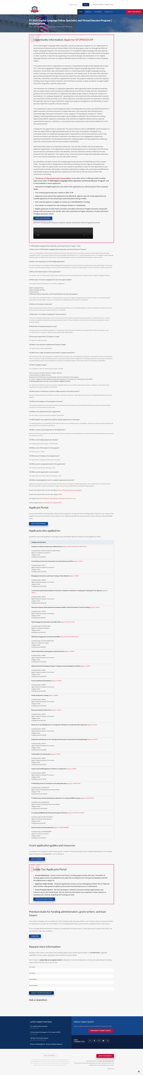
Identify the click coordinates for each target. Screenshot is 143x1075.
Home (80, 12)
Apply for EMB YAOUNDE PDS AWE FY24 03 (75, 546)
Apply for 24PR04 (56, 681)
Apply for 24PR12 (55, 754)
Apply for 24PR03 (71, 769)
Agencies (88, 12)
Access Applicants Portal (44, 899)
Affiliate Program (98, 4)
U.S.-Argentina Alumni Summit (38, 1026)
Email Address (33, 979)
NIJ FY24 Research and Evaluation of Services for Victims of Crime (57, 498)
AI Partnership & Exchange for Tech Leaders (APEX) (45, 1032)
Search (86, 4)
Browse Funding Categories (54, 1044)
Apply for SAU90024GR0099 (61, 827)
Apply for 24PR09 (74, 576)
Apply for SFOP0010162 (87, 798)
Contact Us (108, 12)
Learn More (35, 936)
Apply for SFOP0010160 (73, 783)
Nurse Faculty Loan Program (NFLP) (52, 502)
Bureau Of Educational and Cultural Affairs (51, 27)
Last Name (32, 973)
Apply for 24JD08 (53, 695)
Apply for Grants (134, 11)
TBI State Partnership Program (39, 1038)
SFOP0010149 (68, 27)
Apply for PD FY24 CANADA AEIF (69, 636)
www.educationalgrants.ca (106, 1061)
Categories (98, 12)
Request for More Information (41, 993)
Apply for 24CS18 (95, 607)
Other (35, 27)
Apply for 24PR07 (85, 666)
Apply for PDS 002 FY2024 (67, 622)
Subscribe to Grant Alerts (100, 1030)
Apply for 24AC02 (56, 710)
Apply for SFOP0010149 (78, 39)
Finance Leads (109, 4)
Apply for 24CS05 (92, 725)
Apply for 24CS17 (78, 561)
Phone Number (33, 985)
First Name (32, 967)
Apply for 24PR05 (69, 651)
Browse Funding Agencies (37, 1044)
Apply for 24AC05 (92, 739)
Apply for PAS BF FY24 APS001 (76, 813)
